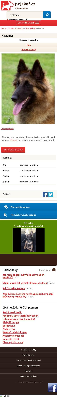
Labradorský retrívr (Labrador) (19, 319)
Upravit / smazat (7, 129)
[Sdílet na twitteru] (50, 194)
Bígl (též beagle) (11, 322)
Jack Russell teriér (12, 312)
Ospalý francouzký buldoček (28, 226)
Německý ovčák (11, 339)
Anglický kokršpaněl (13, 335)
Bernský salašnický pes (15, 332)
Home (3, 28)
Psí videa (28, 223)
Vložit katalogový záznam (28, 365)
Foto (28, 44)
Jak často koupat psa (14, 288)
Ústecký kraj (30, 28)
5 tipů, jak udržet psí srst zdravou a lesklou (25, 283)
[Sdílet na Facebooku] (45, 194)
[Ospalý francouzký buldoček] (29, 251)
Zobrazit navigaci (26, 22)
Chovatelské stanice (20, 207)
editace (13, 139)
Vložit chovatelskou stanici (29, 360)
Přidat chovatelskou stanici (23, 214)
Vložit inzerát (28, 355)
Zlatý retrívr (9, 329)
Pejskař (19, 5)
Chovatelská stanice (28, 40)
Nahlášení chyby (28, 349)
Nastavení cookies (28, 376)
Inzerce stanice (29, 49)
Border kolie (9, 325)
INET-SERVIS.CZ (28, 382)
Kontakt (28, 371)
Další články (45, 269)
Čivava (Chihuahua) (13, 342)
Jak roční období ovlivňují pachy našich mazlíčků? (23, 276)
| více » (17, 277)
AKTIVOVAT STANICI (13, 149)
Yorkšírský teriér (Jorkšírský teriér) (20, 315)
